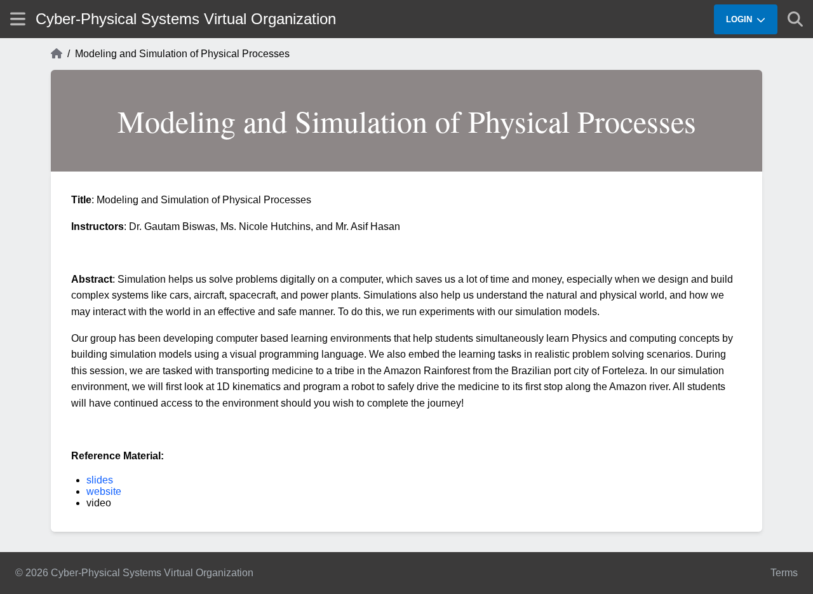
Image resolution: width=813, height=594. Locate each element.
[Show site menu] (17, 18)
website (103, 491)
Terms (784, 572)
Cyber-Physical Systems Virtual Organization (186, 18)
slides (99, 480)
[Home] (56, 54)
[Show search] (795, 19)
